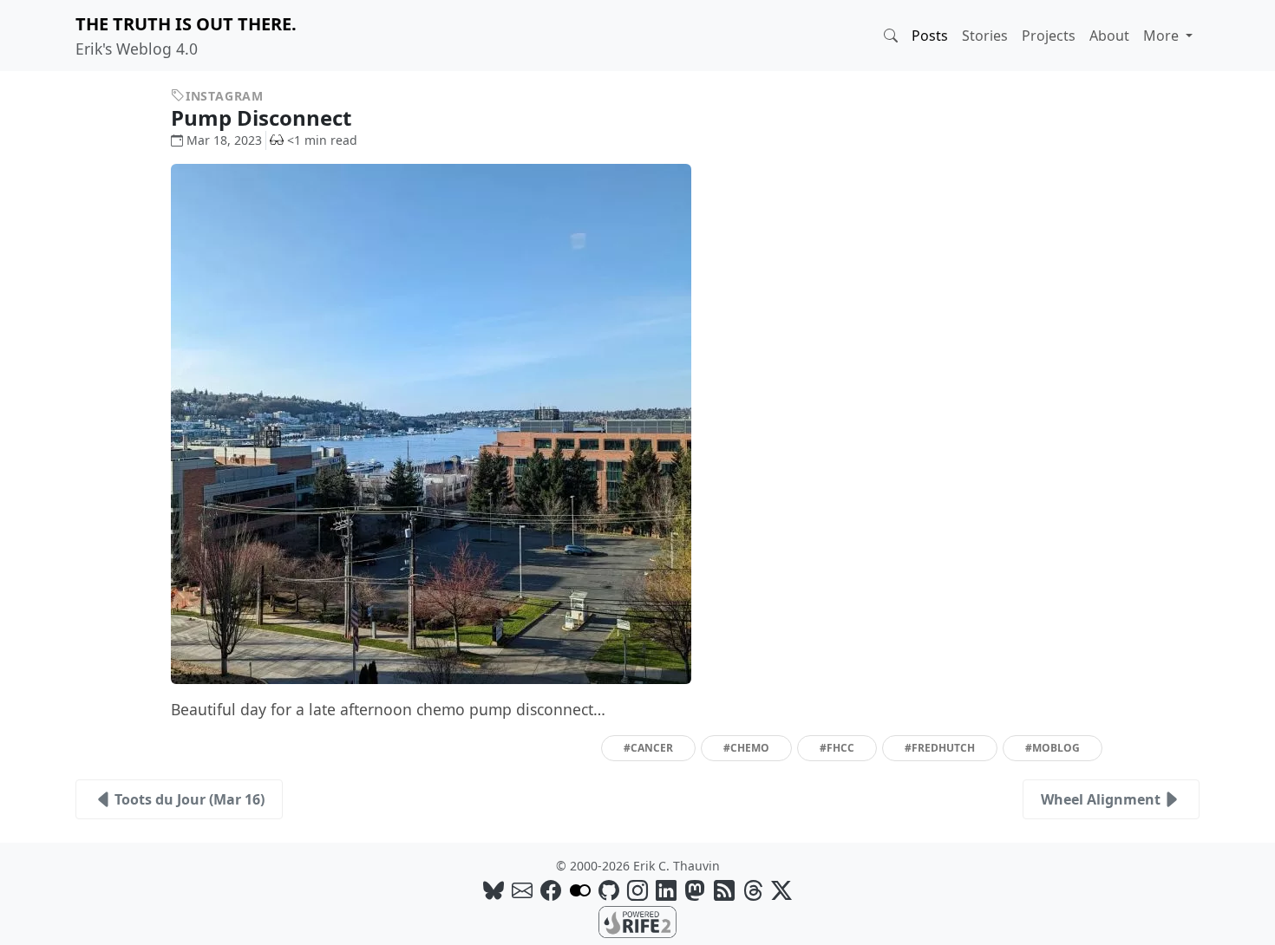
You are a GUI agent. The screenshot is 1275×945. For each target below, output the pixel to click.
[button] (891, 35)
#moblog (1052, 747)
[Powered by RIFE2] (637, 920)
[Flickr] (580, 890)
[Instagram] (637, 890)
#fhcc (837, 747)
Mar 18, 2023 (224, 140)
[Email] (522, 890)
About (1109, 35)
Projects (1049, 35)
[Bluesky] (493, 890)
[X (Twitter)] (781, 890)
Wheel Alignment (1101, 799)
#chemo (746, 747)
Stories (985, 35)
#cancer (648, 747)
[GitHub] (608, 890)
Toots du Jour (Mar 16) (189, 799)
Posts (930, 35)
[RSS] (724, 890)
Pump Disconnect (263, 117)
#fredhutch (940, 747)
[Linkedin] (666, 890)
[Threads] (752, 890)
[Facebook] (550, 890)
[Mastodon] (694, 890)
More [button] (1162, 35)
